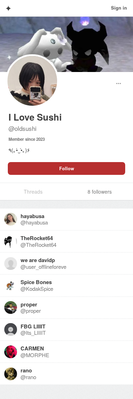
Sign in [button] (119, 8)
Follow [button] (66, 168)
